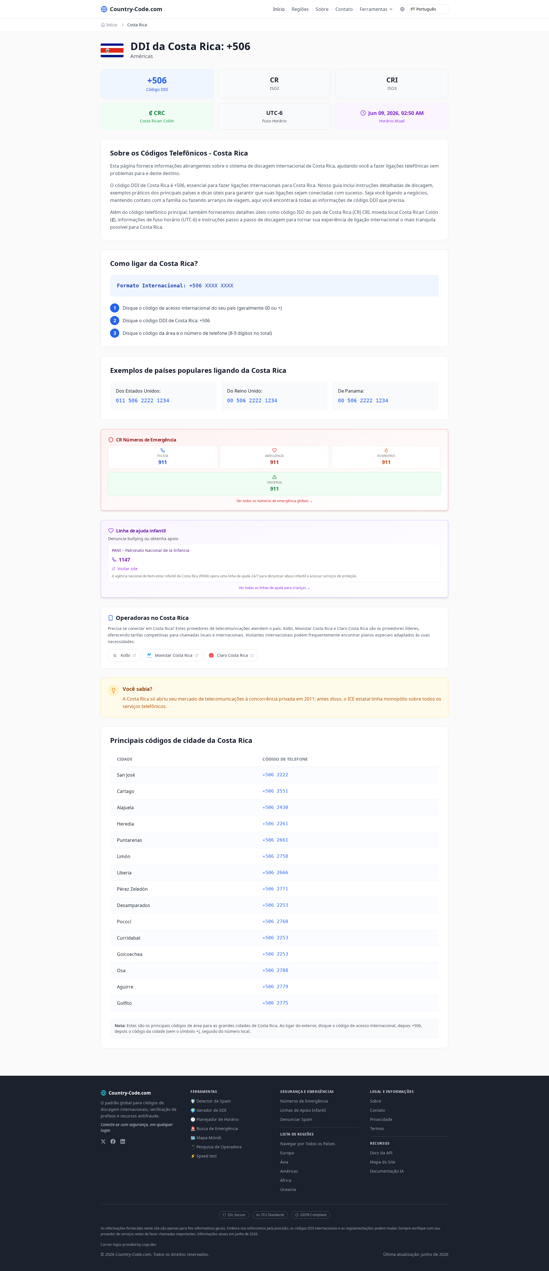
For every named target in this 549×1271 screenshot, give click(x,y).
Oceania (288, 1189)
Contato (344, 9)
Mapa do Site (382, 1162)
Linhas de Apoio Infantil (303, 1110)
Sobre (322, 9)
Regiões (300, 9)
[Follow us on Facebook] (113, 1141)
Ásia (284, 1162)
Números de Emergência (304, 1101)
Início (279, 9)
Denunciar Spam (296, 1119)
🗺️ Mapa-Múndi (205, 1137)
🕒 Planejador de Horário (214, 1119)
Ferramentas (373, 9)
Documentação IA (387, 1171)
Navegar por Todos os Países (307, 1143)
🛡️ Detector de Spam (210, 1101)
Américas (289, 1171)
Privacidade (381, 1119)
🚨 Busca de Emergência (214, 1128)
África (285, 1180)
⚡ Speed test (203, 1156)
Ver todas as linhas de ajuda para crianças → (274, 588)
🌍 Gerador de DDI (208, 1110)
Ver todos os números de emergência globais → (274, 501)
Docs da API (381, 1152)
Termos (377, 1128)
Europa (287, 1152)
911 (162, 462)
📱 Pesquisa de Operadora (216, 1146)
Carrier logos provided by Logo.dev (128, 1244)
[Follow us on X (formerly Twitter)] (103, 1141)
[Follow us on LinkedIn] (122, 1141)
